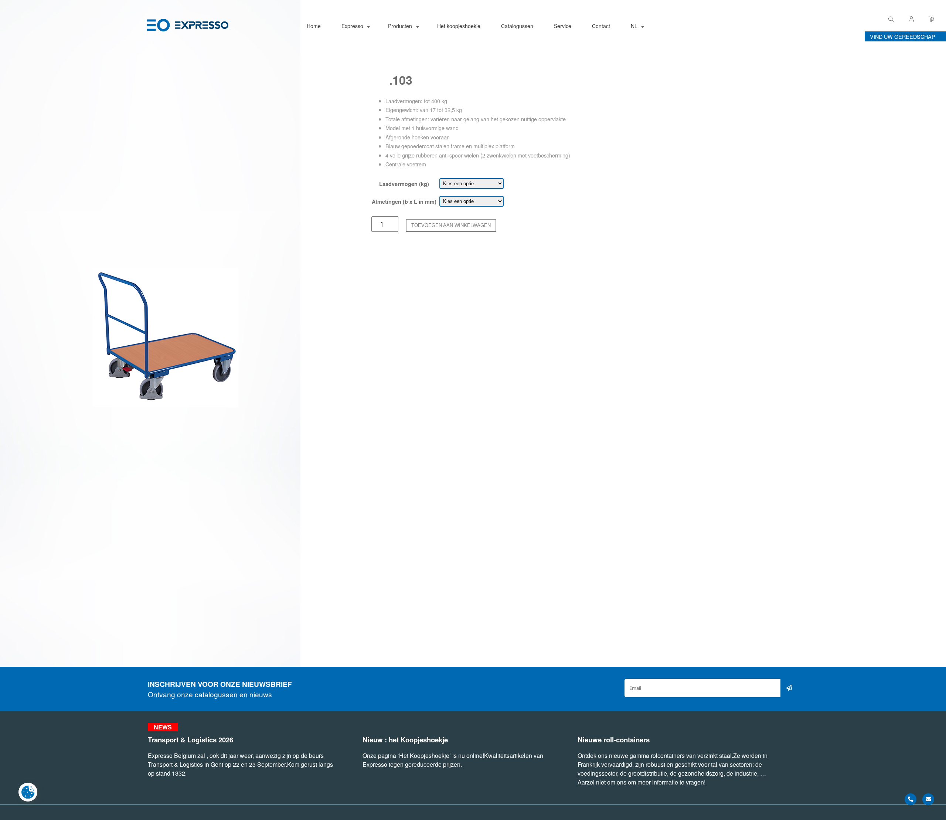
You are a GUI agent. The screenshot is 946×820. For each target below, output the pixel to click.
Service (562, 26)
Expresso (352, 26)
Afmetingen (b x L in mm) (404, 201)
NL (634, 26)
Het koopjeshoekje (458, 26)
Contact (601, 26)
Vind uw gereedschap (902, 36)
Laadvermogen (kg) (404, 183)
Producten (400, 26)
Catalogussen (517, 26)
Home (314, 26)
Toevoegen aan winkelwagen (451, 225)
